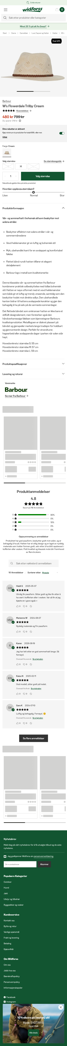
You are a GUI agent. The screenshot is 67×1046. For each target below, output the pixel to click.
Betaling (7, 943)
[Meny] (5, 10)
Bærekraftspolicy (12, 976)
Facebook (11, 997)
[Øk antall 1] (15, 176)
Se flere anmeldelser (33, 738)
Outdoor (8, 882)
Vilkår (4, 137)
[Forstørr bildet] (33, 66)
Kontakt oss (9, 920)
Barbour (6, 101)
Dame (13, 33)
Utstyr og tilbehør (12, 899)
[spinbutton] (10, 176)
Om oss (7, 964)
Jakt (6, 893)
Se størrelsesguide (52, 161)
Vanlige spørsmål (11, 932)
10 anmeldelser (22, 111)
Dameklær (24, 33)
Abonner (44, 864)
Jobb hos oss (10, 970)
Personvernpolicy (12, 982)
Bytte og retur (10, 926)
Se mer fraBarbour (15, 395)
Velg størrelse (43, 176)
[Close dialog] (60, 1007)
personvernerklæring (43, 856)
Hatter (55, 33)
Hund (6, 887)
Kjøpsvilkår (9, 949)
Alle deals (33, 1032)
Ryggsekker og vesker (14, 904)
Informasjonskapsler (13, 987)
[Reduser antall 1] (5, 176)
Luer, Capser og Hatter (40, 33)
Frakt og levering (11, 937)
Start (5, 33)
